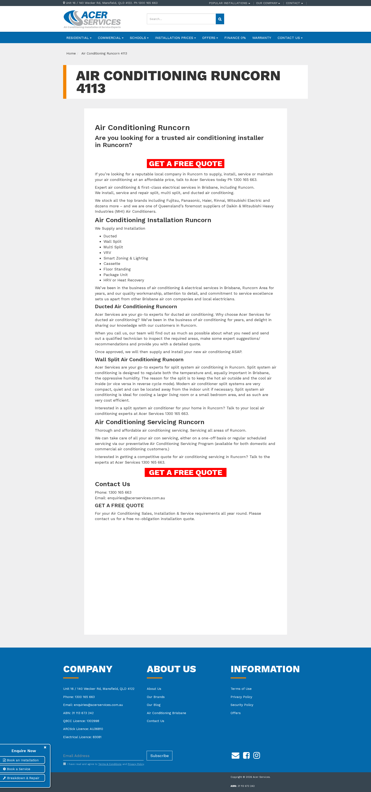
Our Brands (156, 697)
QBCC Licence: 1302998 (81, 721)
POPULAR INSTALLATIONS (228, 3)
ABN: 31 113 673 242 (78, 713)
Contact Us (155, 721)
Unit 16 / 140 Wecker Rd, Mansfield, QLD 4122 (98, 689)
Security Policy (242, 705)
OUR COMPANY (267, 3)
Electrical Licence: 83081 (82, 737)
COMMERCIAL (110, 38)
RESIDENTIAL (78, 38)
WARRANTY (261, 38)
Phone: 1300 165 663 (79, 697)
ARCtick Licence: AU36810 (83, 729)
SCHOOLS (138, 38)
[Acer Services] (92, 19)
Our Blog (154, 705)
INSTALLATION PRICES (174, 38)
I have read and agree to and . (105, 764)
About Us (154, 689)
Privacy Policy (241, 697)
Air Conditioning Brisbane (166, 713)
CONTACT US (289, 38)
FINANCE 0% (235, 38)
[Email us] (235, 754)
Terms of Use (241, 689)
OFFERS (209, 38)
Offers (236, 713)
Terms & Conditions (110, 764)
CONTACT (293, 3)
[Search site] (220, 19)
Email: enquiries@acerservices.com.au (93, 705)
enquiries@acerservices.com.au (136, 498)
